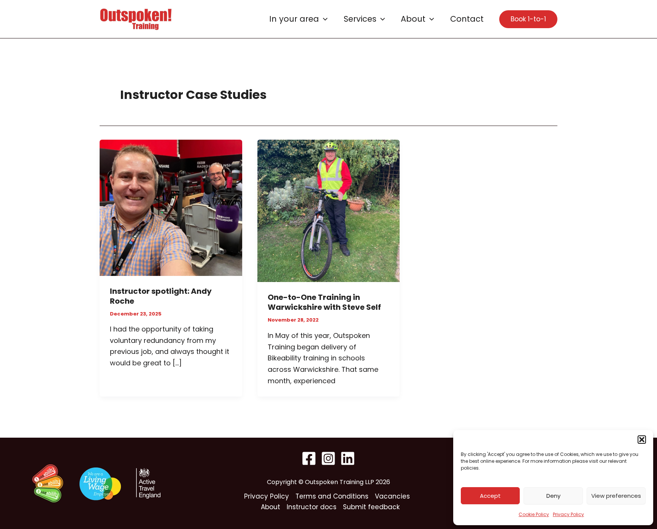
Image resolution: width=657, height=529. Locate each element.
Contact (467, 18)
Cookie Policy (534, 514)
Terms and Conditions (331, 496)
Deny (553, 496)
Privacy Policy (568, 514)
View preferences (616, 496)
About (413, 18)
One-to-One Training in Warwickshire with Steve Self (324, 302)
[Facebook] (309, 458)
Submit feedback (371, 506)
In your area (294, 18)
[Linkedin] (347, 458)
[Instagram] (328, 458)
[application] (323, 19)
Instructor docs (311, 506)
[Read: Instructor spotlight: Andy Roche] (171, 207)
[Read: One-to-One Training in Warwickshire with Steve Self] (328, 210)
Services (360, 18)
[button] (642, 439)
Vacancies (392, 496)
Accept (490, 496)
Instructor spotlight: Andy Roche (161, 296)
